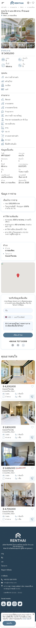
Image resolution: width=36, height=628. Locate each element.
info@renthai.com (10, 582)
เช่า (2, 562)
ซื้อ (2, 558)
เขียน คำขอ (18, 335)
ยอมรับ (9, 623)
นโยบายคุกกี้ (26, 619)
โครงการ (4, 566)
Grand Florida (10, 256)
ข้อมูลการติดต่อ (6, 570)
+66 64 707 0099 (18, 341)
